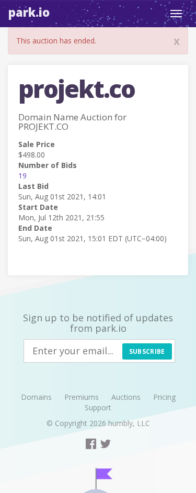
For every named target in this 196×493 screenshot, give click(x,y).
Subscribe (147, 351)
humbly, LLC (129, 423)
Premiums (81, 397)
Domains (36, 397)
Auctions (126, 397)
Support (98, 407)
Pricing (164, 397)
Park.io (29, 12)
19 (22, 176)
